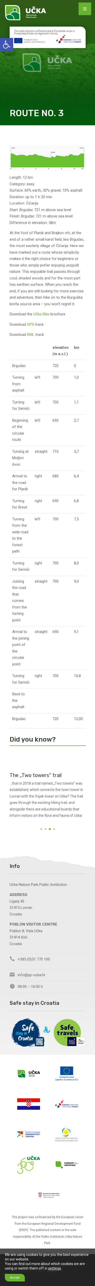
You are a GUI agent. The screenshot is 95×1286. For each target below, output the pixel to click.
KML (30, 334)
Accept (15, 1277)
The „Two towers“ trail (36, 775)
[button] (6, 44)
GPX (30, 324)
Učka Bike (41, 314)
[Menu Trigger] (85, 9)
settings (54, 1268)
